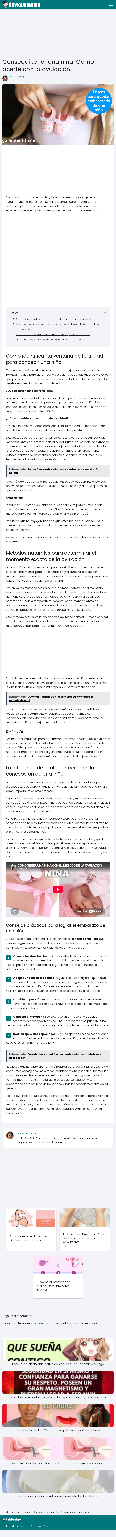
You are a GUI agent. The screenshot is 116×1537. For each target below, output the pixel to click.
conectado (43, 1323)
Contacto (35, 1526)
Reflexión (26, 329)
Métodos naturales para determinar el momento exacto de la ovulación (59, 324)
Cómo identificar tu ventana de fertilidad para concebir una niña (54, 319)
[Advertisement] (58, 34)
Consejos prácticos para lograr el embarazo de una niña (54, 339)
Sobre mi (48, 1526)
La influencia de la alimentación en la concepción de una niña (53, 334)
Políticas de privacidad (14, 1526)
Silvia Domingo (17, 76)
